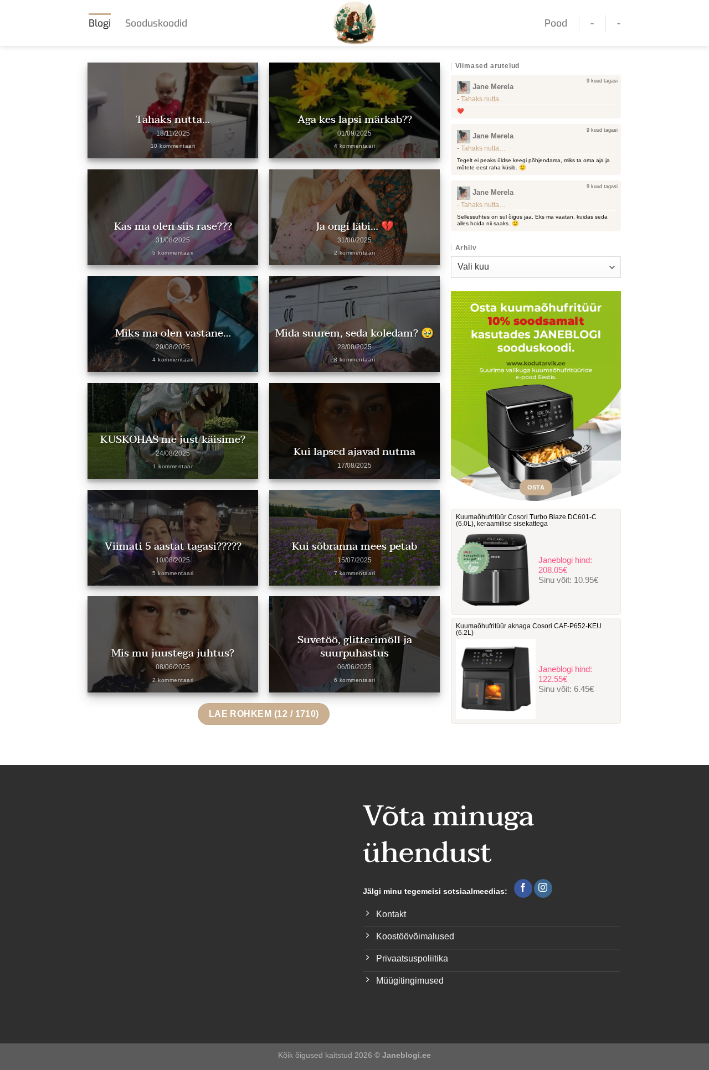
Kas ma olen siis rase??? (173, 226)
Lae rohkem (264, 713)
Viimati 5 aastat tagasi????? (173, 546)
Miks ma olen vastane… (173, 333)
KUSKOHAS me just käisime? (172, 439)
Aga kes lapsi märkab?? (354, 119)
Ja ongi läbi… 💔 (355, 226)
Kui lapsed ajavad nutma (354, 451)
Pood (555, 23)
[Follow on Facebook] (523, 888)
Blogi (100, 23)
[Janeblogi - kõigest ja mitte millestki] (354, 23)
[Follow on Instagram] (543, 888)
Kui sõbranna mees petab (354, 546)
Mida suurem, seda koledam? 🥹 (354, 333)
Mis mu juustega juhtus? (172, 653)
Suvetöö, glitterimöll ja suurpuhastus (354, 646)
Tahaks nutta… (173, 119)
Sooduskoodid (156, 23)
